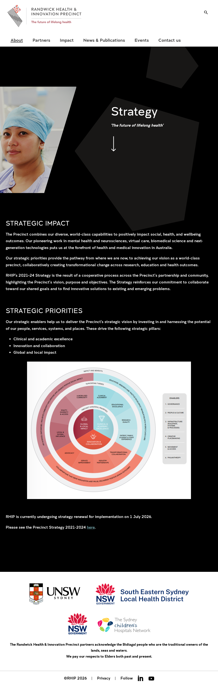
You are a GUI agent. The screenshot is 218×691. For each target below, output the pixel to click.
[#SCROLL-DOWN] (113, 144)
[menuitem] (17, 40)
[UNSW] (55, 594)
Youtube (151, 678)
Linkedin (140, 678)
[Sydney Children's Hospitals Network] (109, 624)
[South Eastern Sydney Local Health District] (142, 594)
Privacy (103, 678)
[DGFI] (44, 16)
